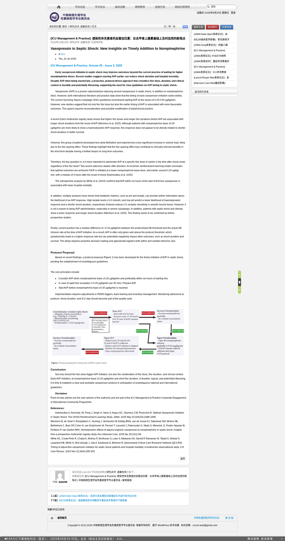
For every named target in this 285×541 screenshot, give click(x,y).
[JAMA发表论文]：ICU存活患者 (210, 72)
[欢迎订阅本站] (277, 539)
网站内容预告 (182, 6)
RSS (185, 26)
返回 (182, 458)
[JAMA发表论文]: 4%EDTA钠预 (210, 56)
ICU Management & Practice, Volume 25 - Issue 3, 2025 (86, 65)
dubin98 (63, 482)
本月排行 (212, 27)
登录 (233, 12)
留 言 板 (229, 518)
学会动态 (80, 6)
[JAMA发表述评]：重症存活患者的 (211, 61)
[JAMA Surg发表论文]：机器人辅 (211, 45)
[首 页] (59, 6)
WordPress (163, 525)
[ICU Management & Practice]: (209, 50)
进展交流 (160, 6)
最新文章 (198, 27)
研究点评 (74, 26)
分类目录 (226, 27)
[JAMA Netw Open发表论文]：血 (210, 34)
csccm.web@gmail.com (205, 525)
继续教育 (140, 6)
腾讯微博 (253, 538)
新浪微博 (267, 538)
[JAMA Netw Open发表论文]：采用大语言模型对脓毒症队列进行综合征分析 (98, 496)
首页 (64, 26)
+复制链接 (126, 480)
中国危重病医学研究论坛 (206, 518)
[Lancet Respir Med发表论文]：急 (211, 77)
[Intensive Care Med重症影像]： (210, 83)
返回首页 (62, 518)
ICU (63, 54)
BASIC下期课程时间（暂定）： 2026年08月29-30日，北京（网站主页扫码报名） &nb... (67, 538)
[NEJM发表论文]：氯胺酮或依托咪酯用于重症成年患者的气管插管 (93, 500)
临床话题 (120, 6)
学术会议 (100, 6)
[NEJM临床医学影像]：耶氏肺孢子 (211, 39)
